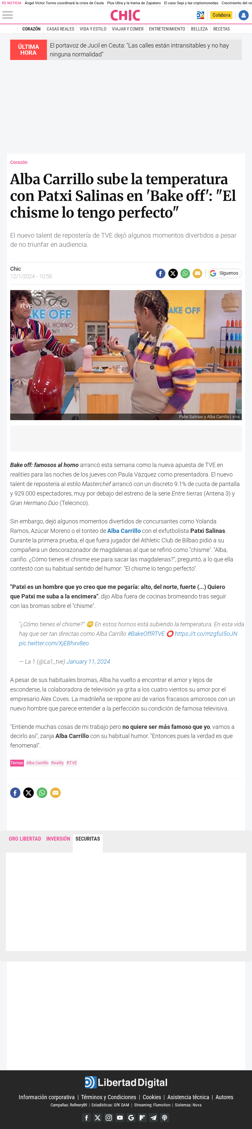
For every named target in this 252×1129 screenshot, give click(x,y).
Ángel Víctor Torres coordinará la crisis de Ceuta (64, 3)
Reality (57, 762)
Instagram (108, 1117)
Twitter (97, 1117)
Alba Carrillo (37, 762)
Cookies (152, 1097)
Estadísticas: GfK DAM (110, 1104)
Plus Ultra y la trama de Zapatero (134, 3)
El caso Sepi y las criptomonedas (191, 3)
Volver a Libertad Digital (200, 15)
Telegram (153, 1117)
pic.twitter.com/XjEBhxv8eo (54, 643)
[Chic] (126, 15)
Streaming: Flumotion (152, 1104)
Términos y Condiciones (108, 1097)
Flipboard (142, 1117)
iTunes (164, 1117)
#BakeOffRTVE (146, 633)
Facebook (86, 1117)
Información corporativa (47, 1097)
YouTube (120, 1117)
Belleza (199, 28)
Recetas (221, 28)
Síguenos (229, 273)
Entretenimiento (167, 28)
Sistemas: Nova (188, 1104)
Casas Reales (60, 28)
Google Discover (131, 1117)
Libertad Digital (125, 1082)
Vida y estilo (93, 28)
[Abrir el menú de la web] (56, 15)
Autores (224, 1097)
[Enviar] (185, 273)
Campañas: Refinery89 (69, 1104)
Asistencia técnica (188, 1097)
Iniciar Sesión (244, 15)
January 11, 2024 (88, 661)
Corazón (31, 28)
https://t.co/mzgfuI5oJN (206, 633)
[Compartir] (160, 273)
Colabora (221, 15)
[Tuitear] (173, 273)
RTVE (72, 762)
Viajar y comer (127, 28)
